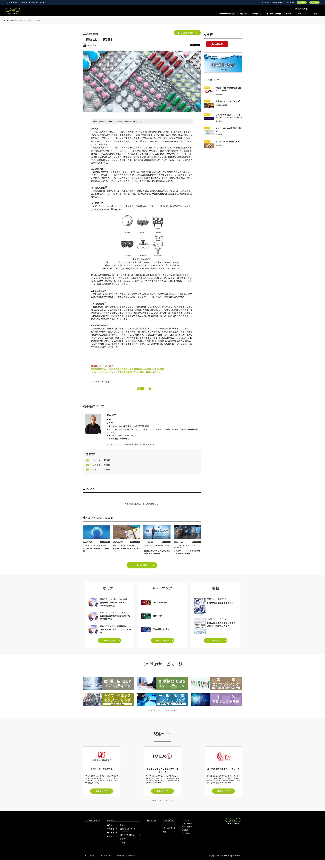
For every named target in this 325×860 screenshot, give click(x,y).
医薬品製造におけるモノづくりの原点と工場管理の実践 (221, 624)
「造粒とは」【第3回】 (100, 464)
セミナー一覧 (109, 640)
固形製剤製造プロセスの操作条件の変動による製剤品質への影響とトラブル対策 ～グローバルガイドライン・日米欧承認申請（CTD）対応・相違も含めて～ (127, 371)
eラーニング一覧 (162, 640)
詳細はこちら (101, 791)
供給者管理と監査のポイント (220, 602)
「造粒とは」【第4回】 (100, 469)
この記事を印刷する (189, 32)
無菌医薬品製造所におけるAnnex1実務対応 (112, 604)
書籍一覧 (215, 640)
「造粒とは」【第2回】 (100, 460)
